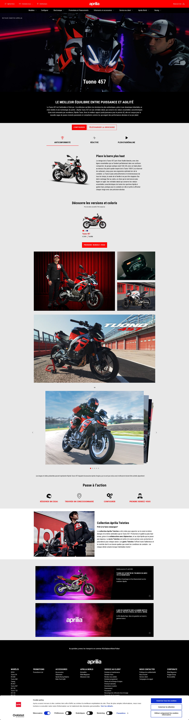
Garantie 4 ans (108, 674)
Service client (143, 677)
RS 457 (13, 684)
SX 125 (13, 693)
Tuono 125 (14, 690)
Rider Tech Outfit (61, 679)
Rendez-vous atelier (110, 677)
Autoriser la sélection (166, 707)
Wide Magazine (85, 674)
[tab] (62, 140)
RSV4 (12, 672)
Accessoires (60, 672)
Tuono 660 (14, 679)
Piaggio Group (171, 674)
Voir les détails (107, 706)
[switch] (68, 713)
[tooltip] (83, 231)
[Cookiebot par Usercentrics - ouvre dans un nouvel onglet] (18, 715)
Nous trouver (143, 674)
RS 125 (13, 688)
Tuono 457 (14, 686)
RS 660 (13, 677)
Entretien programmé (110, 679)
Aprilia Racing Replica (62, 677)
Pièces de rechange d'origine (113, 681)
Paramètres (121, 713)
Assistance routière (110, 686)
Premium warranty (110, 684)
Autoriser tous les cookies (166, 701)
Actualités (83, 672)
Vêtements (59, 674)
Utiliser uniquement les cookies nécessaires (166, 714)
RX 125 (13, 695)
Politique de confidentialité (147, 672)
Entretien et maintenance (112, 672)
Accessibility (171, 677)
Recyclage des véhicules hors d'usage (116, 693)
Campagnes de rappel (146, 679)
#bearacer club (85, 677)
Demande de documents (112, 695)
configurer (79, 127)
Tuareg (13, 681)
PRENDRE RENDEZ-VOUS (94, 245)
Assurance (107, 690)
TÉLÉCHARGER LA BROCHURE (102, 127)
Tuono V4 (14, 674)
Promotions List (38, 672)
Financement (108, 688)
